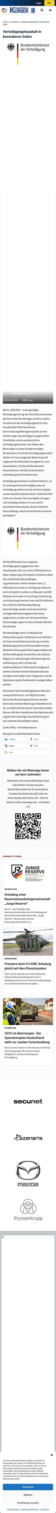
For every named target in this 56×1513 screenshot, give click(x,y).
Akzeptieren (28, 1487)
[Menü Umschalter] (50, 10)
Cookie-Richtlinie (13, 1509)
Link (28, 806)
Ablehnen (28, 1495)
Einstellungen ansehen (28, 1503)
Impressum (44, 1509)
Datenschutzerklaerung (30, 1509)
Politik (31, 394)
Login (38, 2)
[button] (51, 1455)
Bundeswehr (10, 958)
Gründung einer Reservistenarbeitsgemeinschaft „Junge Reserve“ (27, 899)
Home (5, 22)
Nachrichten (10, 889)
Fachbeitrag (14, 22)
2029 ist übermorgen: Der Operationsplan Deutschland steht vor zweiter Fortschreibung (27, 1038)
